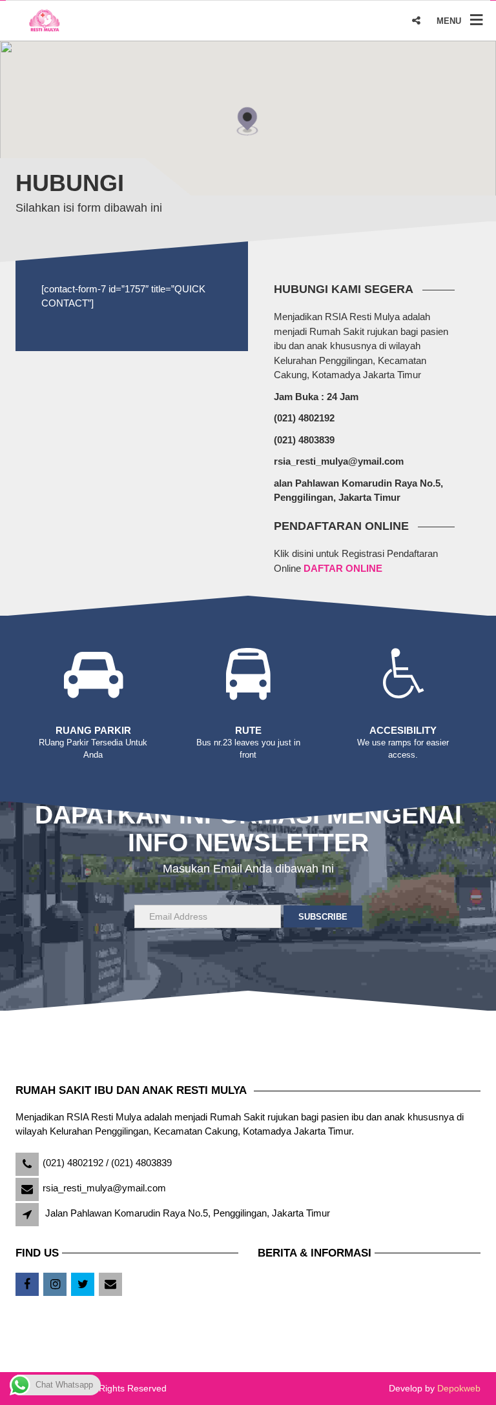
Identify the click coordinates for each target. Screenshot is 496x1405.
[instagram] (55, 1284)
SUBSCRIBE (322, 917)
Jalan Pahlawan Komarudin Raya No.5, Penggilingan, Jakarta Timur (187, 1213)
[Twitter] (83, 1284)
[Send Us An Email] (111, 1284)
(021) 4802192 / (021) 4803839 (107, 1162)
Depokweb (458, 1388)
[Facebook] (28, 1284)
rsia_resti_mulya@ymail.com (104, 1187)
